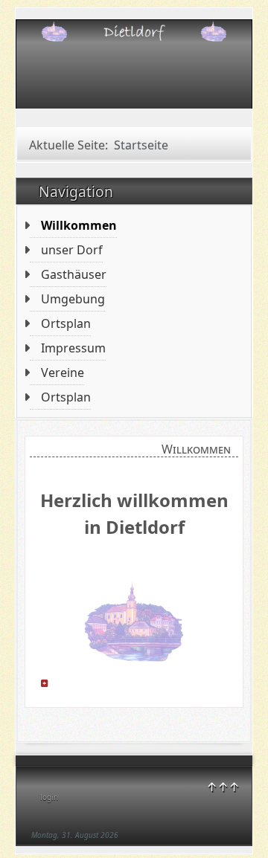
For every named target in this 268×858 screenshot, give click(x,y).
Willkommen (79, 225)
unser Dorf (72, 250)
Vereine (62, 372)
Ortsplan (66, 323)
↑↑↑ (223, 786)
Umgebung (73, 299)
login (49, 797)
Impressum (73, 348)
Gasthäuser (73, 274)
